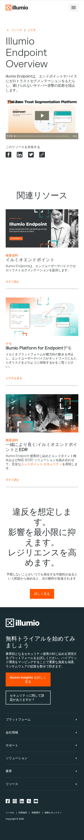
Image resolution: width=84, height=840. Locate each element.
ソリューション (17, 758)
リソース (16, 30)
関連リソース (42, 195)
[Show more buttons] (74, 136)
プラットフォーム (18, 719)
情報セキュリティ (53, 812)
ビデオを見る (14, 378)
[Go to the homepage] (17, 7)
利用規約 (23, 812)
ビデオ (32, 30)
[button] (73, 8)
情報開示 (36, 812)
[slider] (41, 136)
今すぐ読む (12, 282)
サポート (12, 745)
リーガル (10, 812)
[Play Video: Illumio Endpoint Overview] (42, 115)
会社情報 (12, 732)
